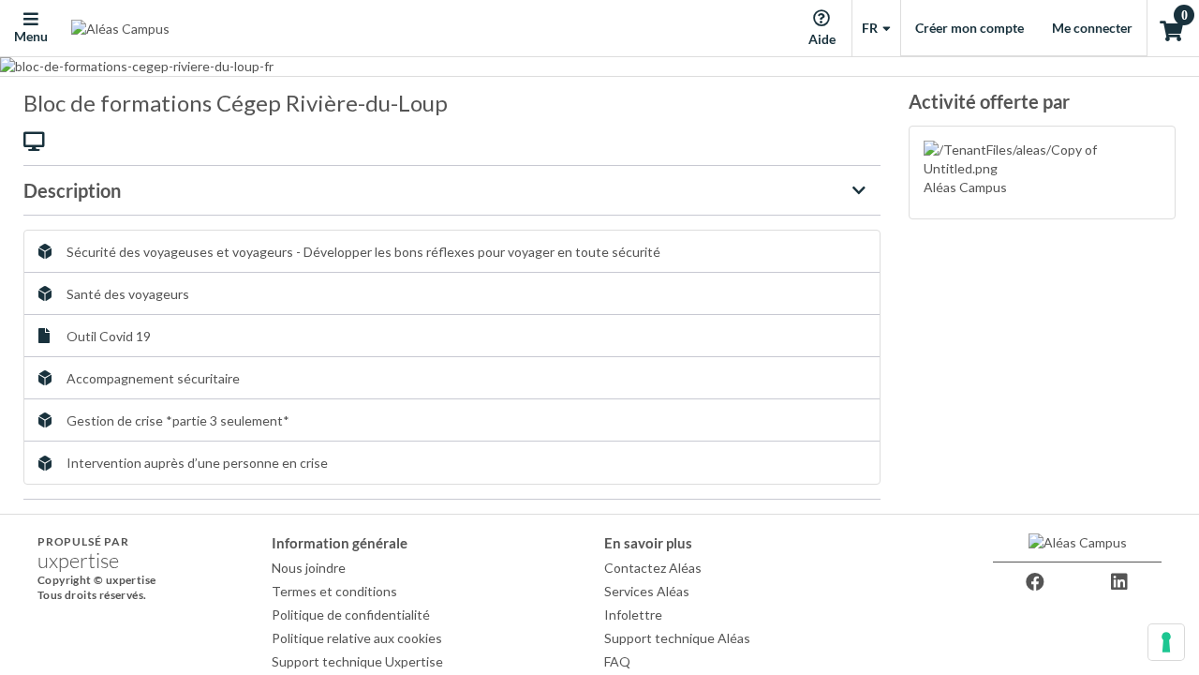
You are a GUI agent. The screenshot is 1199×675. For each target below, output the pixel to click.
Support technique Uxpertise (357, 661)
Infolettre (633, 614)
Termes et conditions (334, 591)
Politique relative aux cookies (357, 638)
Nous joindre (309, 568)
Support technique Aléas (677, 638)
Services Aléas (646, 591)
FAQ (617, 661)
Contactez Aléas (653, 568)
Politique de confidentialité (351, 614)
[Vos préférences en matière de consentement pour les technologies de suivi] (1166, 642)
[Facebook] (1035, 582)
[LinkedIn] (1119, 582)
